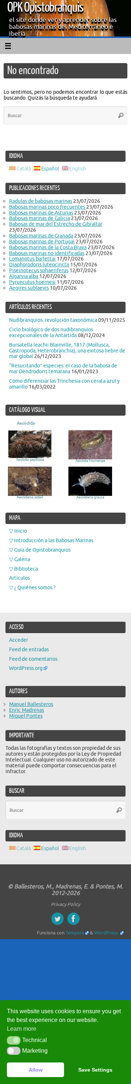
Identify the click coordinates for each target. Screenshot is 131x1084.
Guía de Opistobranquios (42, 550)
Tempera (75, 933)
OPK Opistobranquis (45, 7)
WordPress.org (26, 668)
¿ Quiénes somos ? (35, 587)
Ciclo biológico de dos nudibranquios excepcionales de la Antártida (51, 332)
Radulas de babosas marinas (40, 201)
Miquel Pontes (26, 716)
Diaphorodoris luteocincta (39, 264)
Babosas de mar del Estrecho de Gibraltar (55, 224)
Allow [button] (36, 1070)
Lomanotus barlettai (32, 258)
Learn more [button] (21, 1029)
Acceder (18, 640)
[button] (13, 1040)
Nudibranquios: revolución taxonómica (53, 320)
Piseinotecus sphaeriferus (38, 270)
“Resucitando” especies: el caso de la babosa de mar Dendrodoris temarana (63, 368)
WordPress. (106, 933)
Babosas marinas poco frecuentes (47, 207)
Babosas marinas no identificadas (46, 253)
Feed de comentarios (33, 659)
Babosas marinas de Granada (41, 235)
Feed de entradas (29, 649)
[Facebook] (73, 919)
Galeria (22, 559)
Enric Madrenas (26, 710)
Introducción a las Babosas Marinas (53, 540)
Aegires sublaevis (29, 288)
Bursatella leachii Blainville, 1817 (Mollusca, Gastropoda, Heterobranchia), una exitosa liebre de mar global (67, 351)
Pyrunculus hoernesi (32, 282)
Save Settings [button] (95, 1070)
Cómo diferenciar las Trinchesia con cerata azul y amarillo (64, 384)
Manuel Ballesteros (31, 704)
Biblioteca (26, 569)
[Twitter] (57, 919)
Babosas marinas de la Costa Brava (48, 247)
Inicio (20, 531)
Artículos (19, 578)
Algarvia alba (23, 276)
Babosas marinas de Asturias (41, 212)
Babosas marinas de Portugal (42, 241)
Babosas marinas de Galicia (39, 218)
